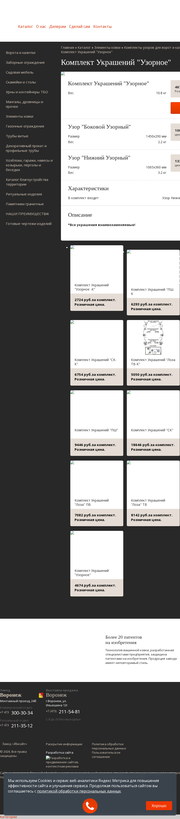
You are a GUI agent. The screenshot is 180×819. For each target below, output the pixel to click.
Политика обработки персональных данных (109, 746)
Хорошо (159, 805)
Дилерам (57, 26)
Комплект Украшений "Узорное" (92, 572)
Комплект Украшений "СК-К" (95, 361)
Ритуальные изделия (24, 194)
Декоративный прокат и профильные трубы (26, 148)
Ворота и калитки (20, 52)
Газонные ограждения (25, 126)
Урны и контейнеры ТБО (27, 91)
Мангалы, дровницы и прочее (24, 104)
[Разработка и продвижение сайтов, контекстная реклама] (64, 762)
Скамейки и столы (21, 82)
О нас (41, 26)
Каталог (25, 26)
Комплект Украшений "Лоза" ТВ (148, 502)
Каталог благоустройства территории (27, 181)
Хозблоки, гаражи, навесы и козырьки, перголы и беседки (29, 165)
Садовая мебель (20, 72)
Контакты (102, 26)
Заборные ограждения (25, 62)
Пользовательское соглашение (106, 754)
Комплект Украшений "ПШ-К (152, 291)
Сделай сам (79, 26)
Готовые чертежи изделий (29, 223)
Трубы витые (17, 136)
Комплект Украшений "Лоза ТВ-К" (153, 361)
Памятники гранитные (25, 203)
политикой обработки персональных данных (79, 791)
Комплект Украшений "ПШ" (96, 430)
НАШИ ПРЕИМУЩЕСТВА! (27, 213)
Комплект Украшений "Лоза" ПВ (92, 502)
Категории (8, 817)
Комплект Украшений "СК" (152, 430)
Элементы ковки (19, 116)
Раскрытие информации (64, 744)
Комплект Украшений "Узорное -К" (92, 287)
